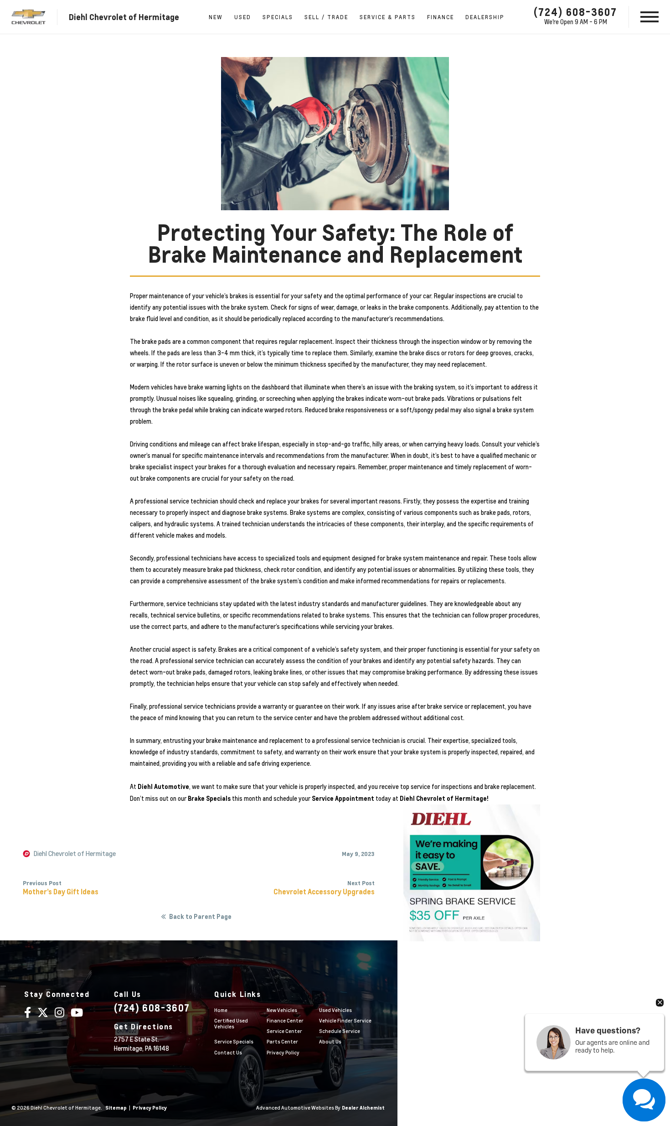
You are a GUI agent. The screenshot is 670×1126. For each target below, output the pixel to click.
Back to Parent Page (200, 916)
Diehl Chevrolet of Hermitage (75, 853)
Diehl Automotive (163, 786)
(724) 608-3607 (575, 12)
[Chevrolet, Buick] (28, 17)
